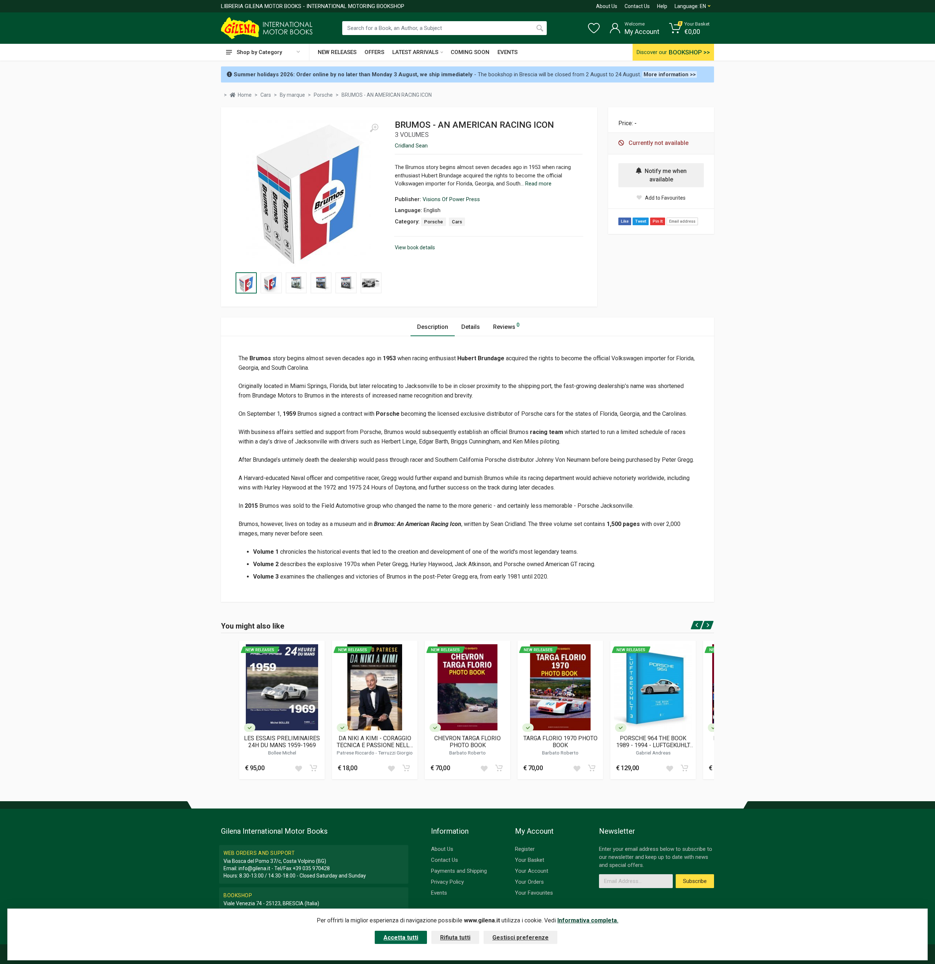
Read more (538, 183)
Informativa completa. (587, 920)
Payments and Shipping (459, 871)
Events (439, 893)
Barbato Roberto (467, 753)
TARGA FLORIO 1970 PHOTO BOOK (560, 742)
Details (470, 326)
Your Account (531, 871)
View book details (415, 247)
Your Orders (529, 882)
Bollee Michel (282, 753)
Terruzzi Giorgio (395, 753)
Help (662, 6)
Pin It (658, 221)
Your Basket (529, 860)
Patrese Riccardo (356, 753)
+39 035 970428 (311, 868)
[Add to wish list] (298, 768)
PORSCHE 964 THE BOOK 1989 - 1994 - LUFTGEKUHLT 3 (653, 742)
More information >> (670, 74)
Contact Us (637, 6)
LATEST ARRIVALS (415, 52)
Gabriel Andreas (653, 753)
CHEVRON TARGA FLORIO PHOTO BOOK (467, 742)
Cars (457, 221)
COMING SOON (470, 52)
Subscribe (695, 881)
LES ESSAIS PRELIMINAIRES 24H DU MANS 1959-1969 (282, 742)
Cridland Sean (411, 145)
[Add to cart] (313, 768)
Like (625, 221)
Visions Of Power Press (451, 199)
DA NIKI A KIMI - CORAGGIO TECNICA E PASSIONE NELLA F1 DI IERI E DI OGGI (375, 742)
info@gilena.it (254, 868)
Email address (682, 221)
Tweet (640, 221)
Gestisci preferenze (520, 937)
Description (432, 326)
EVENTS (507, 52)
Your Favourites (534, 893)
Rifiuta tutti (455, 937)
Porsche (433, 221)
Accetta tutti (400, 937)
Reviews (506, 326)
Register (525, 849)
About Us (606, 6)
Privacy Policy (447, 882)
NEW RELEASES (337, 52)
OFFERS (374, 52)
